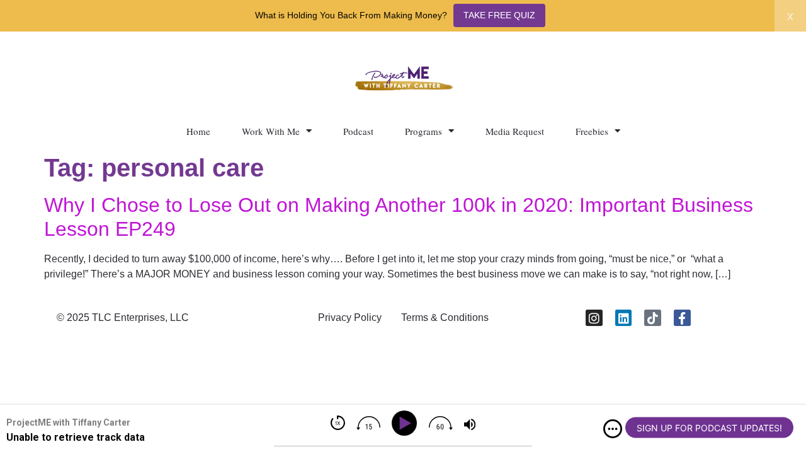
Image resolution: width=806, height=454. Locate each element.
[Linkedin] (623, 318)
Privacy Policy (350, 317)
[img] (612, 428)
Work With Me (271, 131)
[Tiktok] (652, 318)
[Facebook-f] (682, 318)
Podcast (358, 131)
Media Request (514, 131)
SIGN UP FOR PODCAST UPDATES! (709, 427)
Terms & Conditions (445, 317)
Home (198, 131)
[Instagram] (594, 318)
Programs (423, 131)
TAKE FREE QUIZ (499, 15)
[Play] (406, 423)
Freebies (592, 131)
